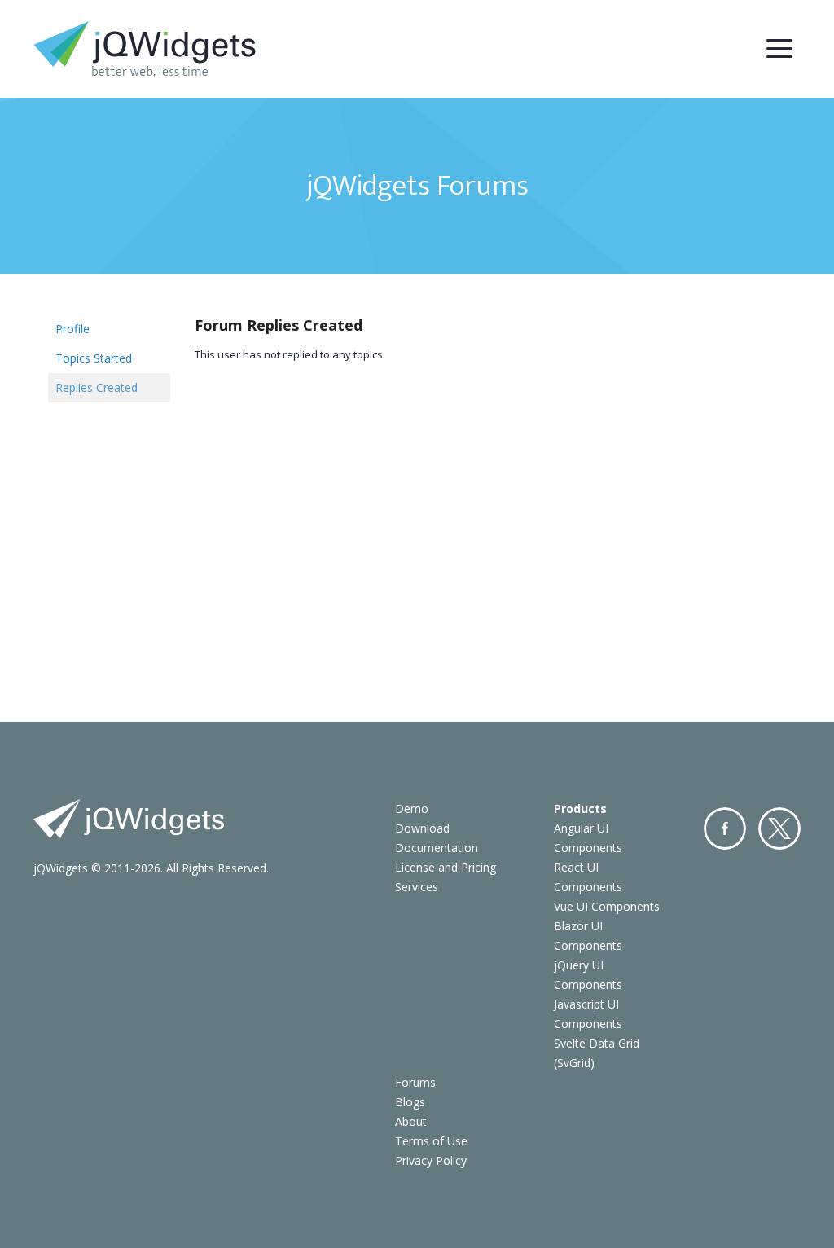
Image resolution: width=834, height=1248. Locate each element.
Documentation (436, 847)
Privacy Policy (431, 1160)
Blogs (410, 1102)
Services (416, 886)
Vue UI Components (607, 906)
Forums (415, 1082)
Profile (72, 328)
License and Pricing (445, 867)
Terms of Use (431, 1141)
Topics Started (93, 358)
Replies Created (96, 387)
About (411, 1121)
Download (422, 828)
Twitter (779, 828)
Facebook (725, 828)
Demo (411, 808)
